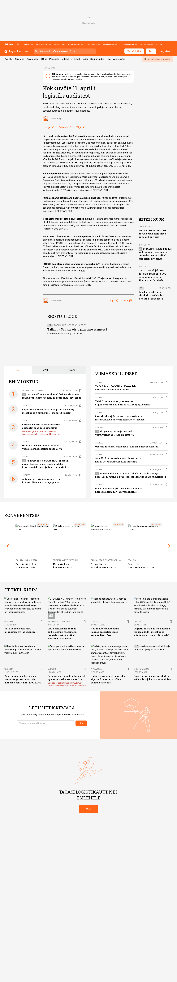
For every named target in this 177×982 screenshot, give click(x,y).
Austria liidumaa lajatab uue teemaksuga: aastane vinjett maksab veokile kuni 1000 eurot (22, 679)
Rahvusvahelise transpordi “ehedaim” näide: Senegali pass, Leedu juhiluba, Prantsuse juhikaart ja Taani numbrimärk (45, 464)
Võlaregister (119, 59)
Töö (108, 59)
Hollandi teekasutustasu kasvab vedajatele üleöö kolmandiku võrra (153, 233)
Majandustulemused (33, 390)
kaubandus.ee (60, 44)
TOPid (44, 59)
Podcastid (54, 59)
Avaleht (8, 59)
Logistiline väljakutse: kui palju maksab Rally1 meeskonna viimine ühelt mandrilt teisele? (152, 632)
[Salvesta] (80, 390)
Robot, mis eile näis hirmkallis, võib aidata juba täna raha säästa (152, 295)
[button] (45, 723)
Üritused (75, 59)
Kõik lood (19, 59)
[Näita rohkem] (161, 44)
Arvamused (32, 59)
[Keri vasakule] (7, 546)
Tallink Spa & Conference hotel (107, 560)
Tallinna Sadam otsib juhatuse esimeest (77, 329)
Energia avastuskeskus (65, 560)
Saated (99, 427)
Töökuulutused (62, 325)
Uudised (26, 405)
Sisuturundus (97, 59)
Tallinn (132, 560)
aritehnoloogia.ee (93, 44)
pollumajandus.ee (75, 44)
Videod (65, 59)
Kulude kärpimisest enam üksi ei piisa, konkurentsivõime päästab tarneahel (108, 679)
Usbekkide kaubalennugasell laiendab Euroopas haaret (126, 446)
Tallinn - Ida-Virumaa (26, 560)
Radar (85, 59)
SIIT (128, 165)
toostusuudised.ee (43, 44)
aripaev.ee (28, 44)
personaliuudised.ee (148, 44)
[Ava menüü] (18, 44)
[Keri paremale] (169, 546)
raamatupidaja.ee (110, 44)
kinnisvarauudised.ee (128, 44)
